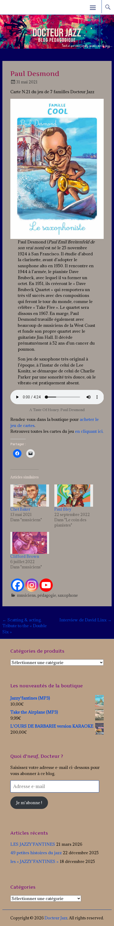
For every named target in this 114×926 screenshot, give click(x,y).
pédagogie (46, 595)
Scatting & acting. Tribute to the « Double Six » (24, 625)
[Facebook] (17, 585)
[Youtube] (46, 585)
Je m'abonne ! (29, 802)
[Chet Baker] (29, 495)
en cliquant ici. (88, 431)
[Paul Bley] (73, 495)
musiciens (26, 595)
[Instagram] (31, 585)
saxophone (68, 595)
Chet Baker (20, 509)
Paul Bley (62, 509)
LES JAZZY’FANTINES (32, 844)
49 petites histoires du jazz (36, 852)
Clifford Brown (24, 556)
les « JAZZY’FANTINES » (34, 861)
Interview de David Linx (85, 619)
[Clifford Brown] (29, 543)
